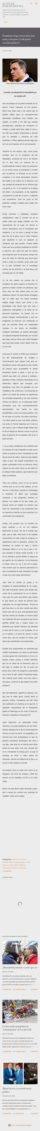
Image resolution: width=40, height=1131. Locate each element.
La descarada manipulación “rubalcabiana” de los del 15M (16, 1028)
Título (6, 22)
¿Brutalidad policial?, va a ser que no (19, 967)
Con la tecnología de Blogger (21, 1125)
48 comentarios (19, 989)
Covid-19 (18, 859)
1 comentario (18, 1113)
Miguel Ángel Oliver (22, 862)
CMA (13, 859)
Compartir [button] (6, 871)
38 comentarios (19, 1051)
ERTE (24, 859)
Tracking (22, 868)
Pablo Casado (8, 865)
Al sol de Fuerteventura (12, 5)
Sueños (15, 868)
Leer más (34, 989)
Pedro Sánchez (20, 865)
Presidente (6, 868)
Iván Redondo (8, 862)
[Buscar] (31, 3)
